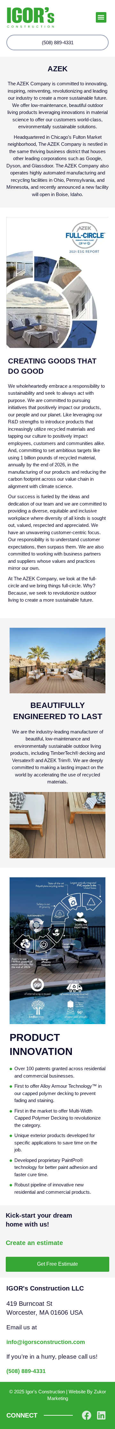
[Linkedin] (101, 1415)
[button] (101, 17)
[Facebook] (86, 1415)
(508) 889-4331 (26, 1371)
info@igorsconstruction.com (45, 1342)
